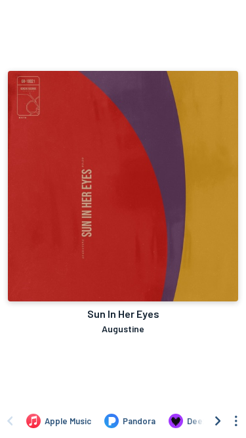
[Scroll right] (217, 420)
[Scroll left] (9, 420)
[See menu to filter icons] (236, 420)
